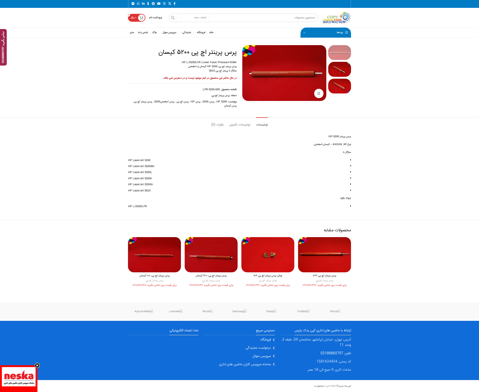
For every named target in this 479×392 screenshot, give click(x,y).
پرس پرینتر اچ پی (143, 101)
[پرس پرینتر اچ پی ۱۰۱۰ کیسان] (154, 254)
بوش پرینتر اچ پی (268, 281)
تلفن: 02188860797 (336, 353)
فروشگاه (265, 340)
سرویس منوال (261, 356)
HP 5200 (221, 101)
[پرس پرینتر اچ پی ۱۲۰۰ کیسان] (211, 254)
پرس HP (195, 101)
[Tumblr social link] (148, 4)
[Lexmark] (176, 311)
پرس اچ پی (182, 101)
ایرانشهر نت (319, 386)
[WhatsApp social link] (138, 4)
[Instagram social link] (164, 4)
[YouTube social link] (159, 4)
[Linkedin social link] (143, 4)
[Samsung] (239, 311)
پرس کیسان (230, 106)
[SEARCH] (173, 17)
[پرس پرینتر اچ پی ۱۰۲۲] (324, 254)
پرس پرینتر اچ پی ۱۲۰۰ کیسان (211, 275)
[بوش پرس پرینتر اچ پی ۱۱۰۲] (267, 254)
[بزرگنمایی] (319, 93)
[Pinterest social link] (153, 4)
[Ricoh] (208, 311)
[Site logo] (336, 18)
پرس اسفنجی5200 (164, 101)
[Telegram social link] (133, 4)
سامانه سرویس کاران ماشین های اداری (245, 364)
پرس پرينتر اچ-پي (220, 95)
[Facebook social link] (174, 4)
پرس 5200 (208, 101)
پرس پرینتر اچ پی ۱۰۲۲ (324, 275)
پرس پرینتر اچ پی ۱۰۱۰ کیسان (154, 275)
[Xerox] (335, 311)
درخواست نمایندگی (258, 348)
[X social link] (169, 4)
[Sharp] (271, 311)
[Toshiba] (303, 311)
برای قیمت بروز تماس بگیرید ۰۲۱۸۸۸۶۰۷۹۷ (325, 285)
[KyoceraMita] (144, 311)
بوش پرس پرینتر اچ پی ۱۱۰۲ (268, 275)
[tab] (262, 123)
